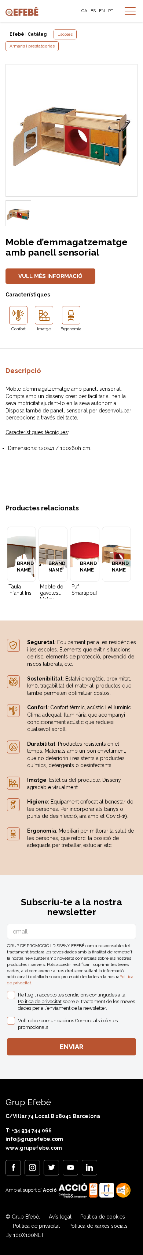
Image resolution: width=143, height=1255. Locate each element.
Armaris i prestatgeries (32, 46)
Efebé (17, 34)
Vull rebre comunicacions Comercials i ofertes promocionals (68, 1024)
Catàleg (37, 34)
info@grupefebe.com (34, 1139)
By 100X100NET (25, 1235)
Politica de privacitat (40, 1001)
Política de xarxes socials (98, 1226)
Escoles (65, 34)
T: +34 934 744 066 (29, 1130)
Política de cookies (102, 1217)
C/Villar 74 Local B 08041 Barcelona (53, 1116)
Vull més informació (50, 276)
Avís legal (60, 1217)
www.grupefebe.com (34, 1148)
